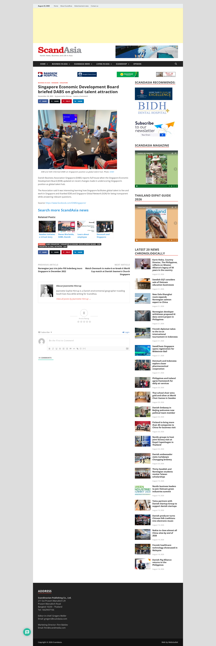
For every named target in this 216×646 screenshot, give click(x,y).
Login (127, 332)
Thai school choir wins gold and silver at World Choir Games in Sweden (164, 395)
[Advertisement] (108, 25)
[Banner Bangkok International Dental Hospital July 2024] (153, 113)
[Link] (77, 348)
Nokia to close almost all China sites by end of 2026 (164, 533)
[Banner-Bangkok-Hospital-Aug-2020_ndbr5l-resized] (47, 76)
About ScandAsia (66, 6)
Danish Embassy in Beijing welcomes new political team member (163, 410)
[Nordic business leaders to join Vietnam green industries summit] (142, 486)
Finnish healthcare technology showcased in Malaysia (165, 548)
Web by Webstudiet (170, 642)
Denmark (55, 83)
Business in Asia (60, 64)
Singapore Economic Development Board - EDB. (81, 244)
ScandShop (121, 64)
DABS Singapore (52, 244)
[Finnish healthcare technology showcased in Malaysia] (142, 545)
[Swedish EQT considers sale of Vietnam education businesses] (142, 279)
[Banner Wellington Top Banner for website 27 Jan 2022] (166, 76)
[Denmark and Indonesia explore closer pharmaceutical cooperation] (142, 361)
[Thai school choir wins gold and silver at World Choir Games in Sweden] (142, 393)
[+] (84, 348)
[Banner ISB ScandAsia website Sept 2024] (147, 57)
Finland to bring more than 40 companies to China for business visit (164, 425)
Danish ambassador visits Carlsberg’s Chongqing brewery (162, 457)
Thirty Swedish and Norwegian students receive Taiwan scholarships (162, 473)
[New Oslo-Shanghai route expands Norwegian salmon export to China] (142, 294)
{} (81, 348)
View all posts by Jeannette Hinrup (73, 298)
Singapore (64, 83)
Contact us (94, 6)
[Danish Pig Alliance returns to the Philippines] (142, 560)
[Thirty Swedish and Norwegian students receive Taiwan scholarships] (142, 469)
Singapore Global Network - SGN (53, 247)
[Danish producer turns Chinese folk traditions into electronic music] (142, 516)
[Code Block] (74, 348)
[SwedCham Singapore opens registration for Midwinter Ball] (142, 346)
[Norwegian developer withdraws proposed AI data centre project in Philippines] (142, 312)
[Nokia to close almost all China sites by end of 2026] (142, 530)
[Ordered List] (63, 348)
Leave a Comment (80, 96)
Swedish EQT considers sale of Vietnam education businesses (163, 282)
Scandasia (57, 642)
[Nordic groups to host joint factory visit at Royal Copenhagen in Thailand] (142, 437)
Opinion (137, 64)
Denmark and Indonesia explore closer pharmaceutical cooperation (164, 365)
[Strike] (60, 348)
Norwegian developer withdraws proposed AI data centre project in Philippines (163, 315)
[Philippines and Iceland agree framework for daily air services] (142, 378)
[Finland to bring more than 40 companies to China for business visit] (142, 422)
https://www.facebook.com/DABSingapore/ (66, 203)
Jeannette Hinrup (64, 96)
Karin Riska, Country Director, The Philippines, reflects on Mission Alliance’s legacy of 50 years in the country (165, 264)
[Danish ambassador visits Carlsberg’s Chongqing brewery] (142, 454)
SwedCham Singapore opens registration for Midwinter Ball (163, 349)
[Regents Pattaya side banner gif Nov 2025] (153, 99)
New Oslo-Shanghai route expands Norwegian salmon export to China (162, 298)
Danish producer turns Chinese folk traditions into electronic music (163, 518)
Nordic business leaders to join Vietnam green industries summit (164, 489)
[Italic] (53, 348)
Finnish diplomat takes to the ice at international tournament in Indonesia (165, 333)
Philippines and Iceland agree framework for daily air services (164, 381)
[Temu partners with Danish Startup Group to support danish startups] (142, 501)
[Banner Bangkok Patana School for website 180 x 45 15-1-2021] (87, 76)
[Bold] (49, 348)
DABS (111, 172)
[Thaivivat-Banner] (128, 76)
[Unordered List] (67, 348)
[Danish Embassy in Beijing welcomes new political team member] (142, 407)
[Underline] (56, 348)
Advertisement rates (81, 6)
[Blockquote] (70, 348)
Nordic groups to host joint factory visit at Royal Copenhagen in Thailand (163, 441)
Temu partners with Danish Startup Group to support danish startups (164, 504)
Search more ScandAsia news (63, 210)
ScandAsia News (82, 64)
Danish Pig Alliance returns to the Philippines (162, 562)
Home (56, 6)
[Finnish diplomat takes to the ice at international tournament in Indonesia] (142, 329)
